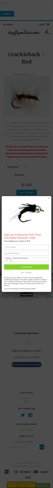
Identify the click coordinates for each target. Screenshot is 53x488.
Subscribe (26, 267)
